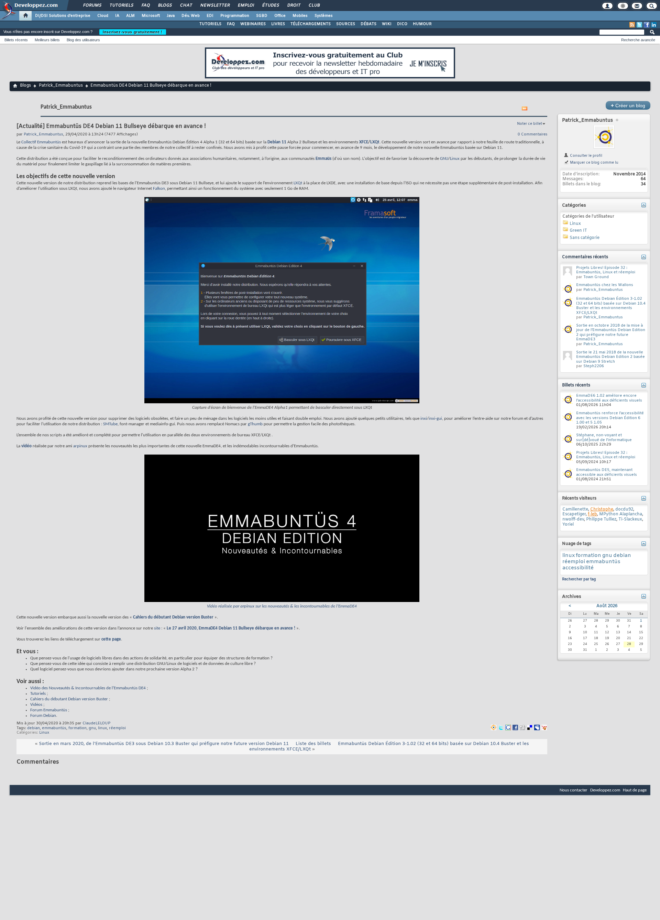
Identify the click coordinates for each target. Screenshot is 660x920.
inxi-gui (435, 418)
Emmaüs (323, 158)
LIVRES (278, 24)
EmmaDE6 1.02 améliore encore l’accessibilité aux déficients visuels (609, 398)
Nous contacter (573, 790)
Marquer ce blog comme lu (593, 162)
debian (33, 728)
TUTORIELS (210, 24)
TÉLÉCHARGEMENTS (310, 24)
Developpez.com (605, 790)
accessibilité (578, 568)
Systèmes (324, 15)
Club (314, 5)
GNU (444, 158)
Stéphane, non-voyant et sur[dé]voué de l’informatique (604, 437)
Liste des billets (313, 744)
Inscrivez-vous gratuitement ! (133, 32)
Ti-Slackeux (630, 519)
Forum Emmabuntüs (48, 710)
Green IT (578, 230)
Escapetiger (574, 514)
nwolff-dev (573, 519)
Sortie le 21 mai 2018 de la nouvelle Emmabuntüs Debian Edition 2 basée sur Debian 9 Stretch (610, 357)
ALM (130, 15)
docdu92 (624, 509)
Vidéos (36, 704)
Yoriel (568, 524)
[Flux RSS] (632, 25)
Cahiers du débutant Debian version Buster (173, 617)
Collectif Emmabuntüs (41, 142)
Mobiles (300, 15)
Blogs (164, 5)
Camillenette (575, 509)
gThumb (255, 424)
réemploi (117, 728)
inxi (423, 418)
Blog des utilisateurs (83, 40)
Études (270, 5)
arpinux (80, 446)
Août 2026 (606, 606)
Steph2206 (593, 366)
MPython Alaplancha (620, 514)
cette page (111, 639)
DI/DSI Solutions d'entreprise (62, 15)
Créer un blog (628, 105)
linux (102, 728)
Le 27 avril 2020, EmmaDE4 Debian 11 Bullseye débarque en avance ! (231, 628)
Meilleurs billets (47, 40)
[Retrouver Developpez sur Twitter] (639, 25)
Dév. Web (191, 15)
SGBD (261, 15)
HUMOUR (422, 24)
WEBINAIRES (253, 24)
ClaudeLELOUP (96, 723)
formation (77, 728)
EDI (210, 15)
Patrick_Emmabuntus (61, 85)
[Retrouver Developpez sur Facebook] (646, 25)
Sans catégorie (585, 238)
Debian (273, 142)
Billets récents (16, 40)
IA (117, 15)
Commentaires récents (585, 257)
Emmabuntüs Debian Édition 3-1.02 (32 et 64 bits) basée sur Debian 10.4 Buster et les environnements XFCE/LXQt (389, 746)
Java (171, 15)
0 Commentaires (532, 134)
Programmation (234, 15)
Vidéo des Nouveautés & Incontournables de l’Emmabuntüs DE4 (88, 688)
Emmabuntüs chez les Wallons (604, 285)
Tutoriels (121, 5)
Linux (455, 158)
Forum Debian (43, 715)
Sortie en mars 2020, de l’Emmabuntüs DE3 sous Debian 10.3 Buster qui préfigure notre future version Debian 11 (164, 744)
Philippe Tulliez (601, 519)
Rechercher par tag (579, 579)
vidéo (26, 446)
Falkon (159, 188)
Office (280, 15)
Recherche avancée (638, 40)
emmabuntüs (54, 728)
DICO (402, 24)
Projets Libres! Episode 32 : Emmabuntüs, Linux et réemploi (605, 270)
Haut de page (635, 790)
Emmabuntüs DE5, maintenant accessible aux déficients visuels (606, 472)
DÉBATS (368, 24)
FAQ (145, 5)
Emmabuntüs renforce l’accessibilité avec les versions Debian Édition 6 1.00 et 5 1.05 (610, 418)
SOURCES (345, 24)
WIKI (387, 24)
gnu (92, 728)
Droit (293, 5)
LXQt (375, 142)
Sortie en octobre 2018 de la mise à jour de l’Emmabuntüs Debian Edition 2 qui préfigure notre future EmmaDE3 (610, 332)
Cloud (102, 15)
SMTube (110, 424)
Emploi (245, 5)
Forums (92, 5)
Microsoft (151, 15)
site (157, 628)
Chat (185, 5)
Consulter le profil (585, 155)
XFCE (363, 142)
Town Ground (596, 277)
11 (284, 142)
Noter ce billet (529, 123)
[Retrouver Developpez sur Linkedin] (654, 25)
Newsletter (214, 5)
